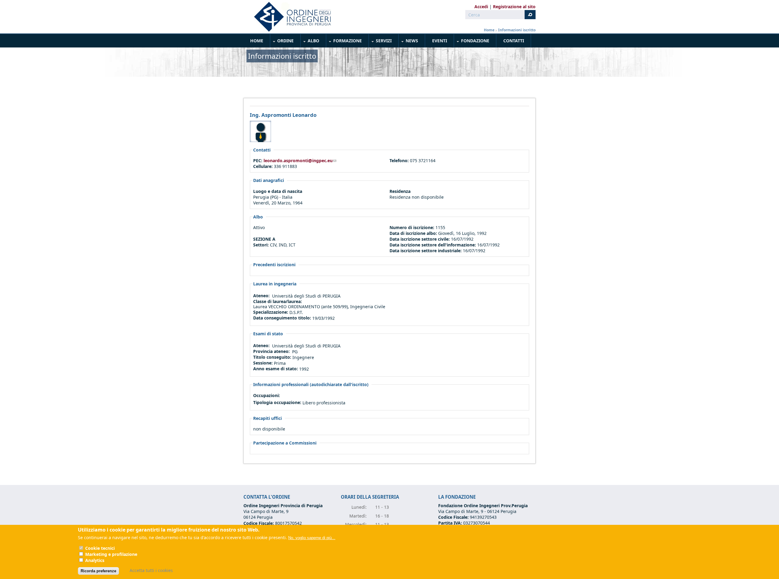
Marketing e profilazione (111, 554)
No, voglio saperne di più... (311, 537)
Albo (310, 42)
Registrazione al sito (514, 6)
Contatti (513, 41)
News (408, 42)
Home (489, 30)
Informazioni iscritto (517, 30)
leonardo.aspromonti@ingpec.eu (300, 160)
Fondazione (471, 42)
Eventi (439, 41)
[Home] (290, 17)
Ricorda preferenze (98, 571)
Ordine (282, 42)
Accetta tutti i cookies (151, 570)
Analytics (94, 560)
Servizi (380, 42)
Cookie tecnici (100, 548)
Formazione (344, 42)
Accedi (481, 6)
